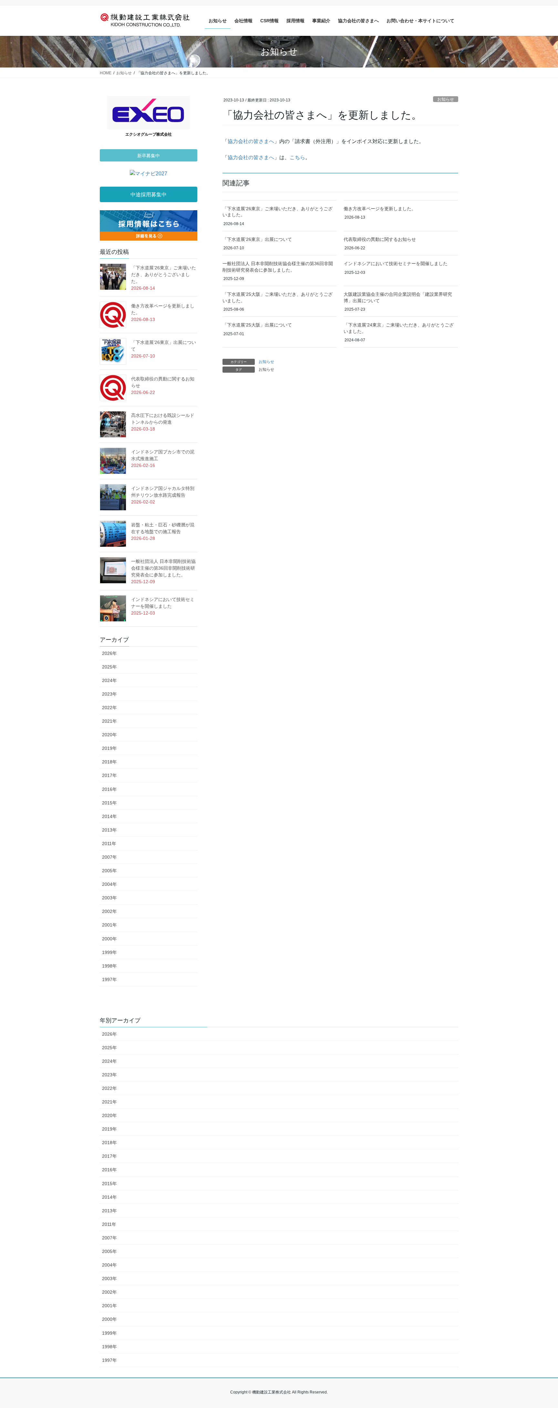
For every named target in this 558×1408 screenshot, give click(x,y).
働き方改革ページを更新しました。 (380, 208)
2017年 (109, 775)
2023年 (109, 694)
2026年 (109, 653)
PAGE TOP (539, 1360)
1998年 (109, 965)
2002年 (109, 911)
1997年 (109, 979)
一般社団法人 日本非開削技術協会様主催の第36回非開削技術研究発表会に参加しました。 (163, 568)
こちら (297, 157)
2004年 (109, 884)
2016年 (109, 789)
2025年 (109, 666)
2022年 (109, 707)
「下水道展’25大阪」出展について (257, 324)
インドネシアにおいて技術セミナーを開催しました (396, 263)
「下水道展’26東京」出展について (257, 239)
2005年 (109, 870)
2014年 (109, 816)
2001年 (109, 924)
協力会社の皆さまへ (251, 141)
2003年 (109, 897)
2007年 (109, 857)
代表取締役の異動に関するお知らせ (380, 239)
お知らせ (445, 99)
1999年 (109, 952)
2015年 (109, 802)
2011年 (109, 843)
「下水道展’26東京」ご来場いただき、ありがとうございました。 (163, 274)
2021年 (109, 721)
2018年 (109, 761)
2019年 (109, 748)
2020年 (109, 734)
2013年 (109, 830)
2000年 (109, 938)
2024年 (109, 680)
